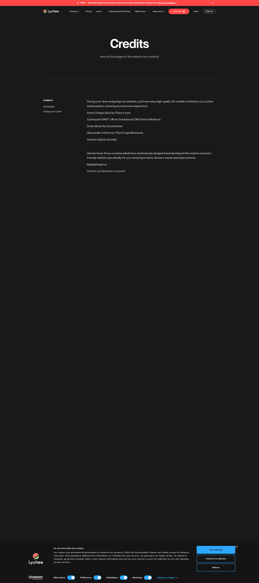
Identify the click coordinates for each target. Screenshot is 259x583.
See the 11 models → (167, 3)
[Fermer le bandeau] (236, 547)
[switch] (97, 577)
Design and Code (52, 111)
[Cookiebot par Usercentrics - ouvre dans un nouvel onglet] (36, 578)
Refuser (216, 567)
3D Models (48, 106)
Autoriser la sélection (216, 558)
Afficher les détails (166, 578)
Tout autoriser (216, 550)
